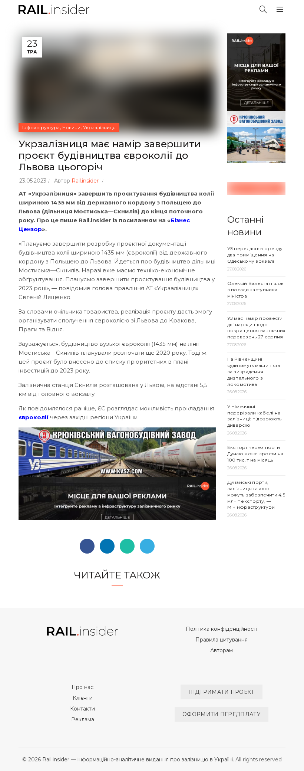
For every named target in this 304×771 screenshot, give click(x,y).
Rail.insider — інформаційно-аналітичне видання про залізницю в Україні (137, 759)
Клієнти (83, 698)
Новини (71, 127)
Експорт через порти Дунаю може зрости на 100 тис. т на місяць (255, 453)
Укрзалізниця (99, 127)
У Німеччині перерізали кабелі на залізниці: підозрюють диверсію (254, 416)
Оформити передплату (221, 714)
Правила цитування (221, 639)
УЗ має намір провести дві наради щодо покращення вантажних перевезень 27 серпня (256, 327)
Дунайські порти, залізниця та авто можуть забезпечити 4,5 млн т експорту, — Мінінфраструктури (256, 494)
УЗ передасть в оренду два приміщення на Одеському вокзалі (255, 255)
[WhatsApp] (127, 546)
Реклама (82, 719)
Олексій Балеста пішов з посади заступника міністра (255, 289)
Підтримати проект (221, 692)
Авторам (221, 650)
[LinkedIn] (107, 546)
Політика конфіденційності (221, 629)
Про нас (82, 687)
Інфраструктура (41, 127)
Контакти (82, 708)
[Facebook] (87, 546)
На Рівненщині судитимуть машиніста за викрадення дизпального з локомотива (253, 371)
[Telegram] (147, 546)
